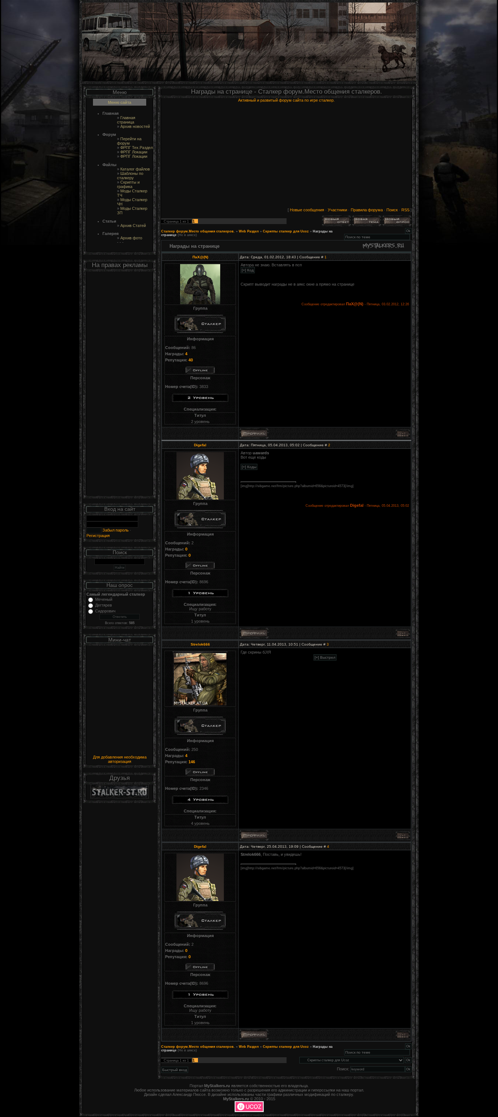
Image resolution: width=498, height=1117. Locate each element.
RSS (405, 210)
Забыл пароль (115, 530)
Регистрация (98, 535)
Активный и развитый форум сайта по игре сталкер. (286, 100)
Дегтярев (103, 605)
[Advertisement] (119, 385)
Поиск (392, 210)
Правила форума (367, 210)
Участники (337, 210)
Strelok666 (200, 644)
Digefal (200, 445)
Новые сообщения (307, 210)
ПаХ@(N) (200, 257)
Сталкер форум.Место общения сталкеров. (198, 231)
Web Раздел (249, 231)
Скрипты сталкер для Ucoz (286, 231)
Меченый (103, 599)
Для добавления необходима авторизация (120, 759)
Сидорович (105, 611)
